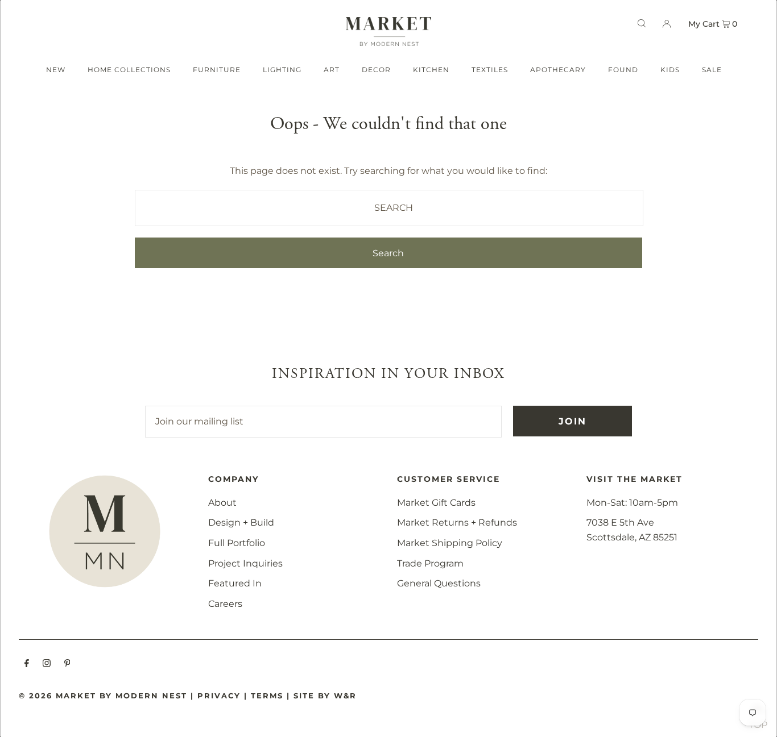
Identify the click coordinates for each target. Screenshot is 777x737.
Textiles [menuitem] (490, 69)
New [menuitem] (55, 69)
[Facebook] (26, 664)
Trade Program (430, 563)
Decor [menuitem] (376, 69)
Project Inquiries (245, 563)
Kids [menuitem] (670, 69)
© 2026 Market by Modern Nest (103, 695)
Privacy (219, 695)
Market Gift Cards (436, 502)
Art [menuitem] (332, 69)
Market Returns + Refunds (457, 522)
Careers (225, 603)
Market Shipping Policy (449, 543)
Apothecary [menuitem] (558, 69)
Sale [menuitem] (712, 69)
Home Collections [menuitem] (129, 69)
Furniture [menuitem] (217, 69)
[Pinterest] (67, 664)
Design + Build (241, 522)
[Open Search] (641, 23)
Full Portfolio (236, 543)
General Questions (439, 583)
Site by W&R (325, 695)
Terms (267, 695)
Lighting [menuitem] (282, 69)
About (222, 502)
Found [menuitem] (623, 69)
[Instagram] (47, 664)
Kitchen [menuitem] (431, 69)
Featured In (235, 583)
